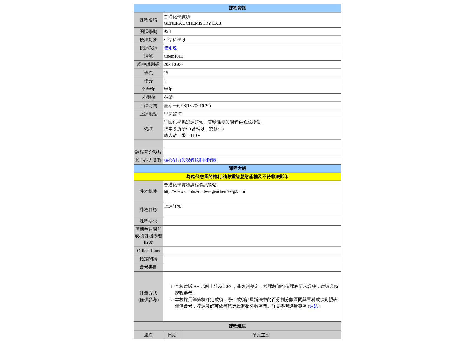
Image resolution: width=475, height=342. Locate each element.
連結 (313, 306)
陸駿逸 (170, 48)
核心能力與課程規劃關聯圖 (190, 160)
